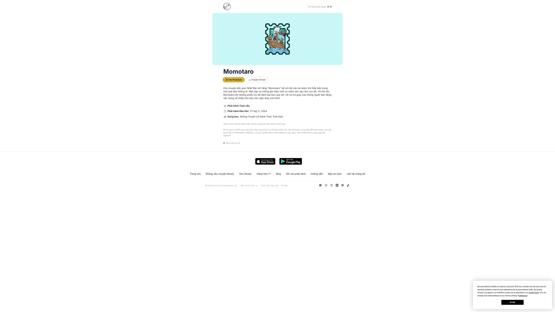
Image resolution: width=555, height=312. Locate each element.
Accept (512, 302)
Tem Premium (235, 79)
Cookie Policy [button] (534, 293)
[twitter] (331, 185)
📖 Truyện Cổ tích (257, 79)
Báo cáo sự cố (233, 143)
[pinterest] (337, 185)
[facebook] (320, 185)
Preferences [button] (522, 296)
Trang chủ (195, 173)
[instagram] (326, 185)
